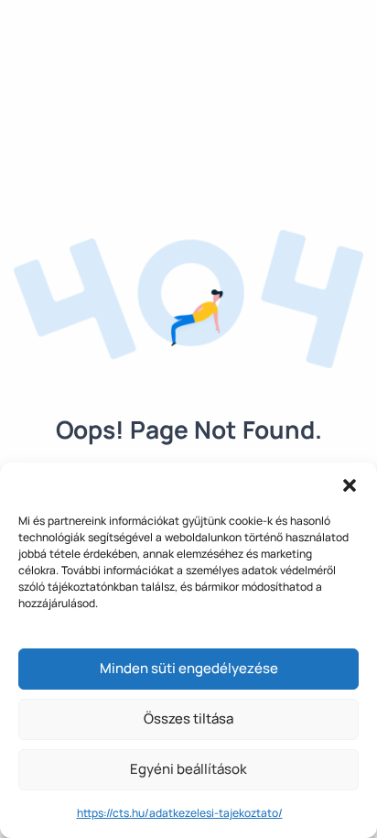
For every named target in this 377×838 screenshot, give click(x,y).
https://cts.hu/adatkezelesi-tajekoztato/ (180, 813)
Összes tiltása (188, 718)
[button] (349, 485)
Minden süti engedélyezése (189, 668)
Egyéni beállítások (188, 768)
